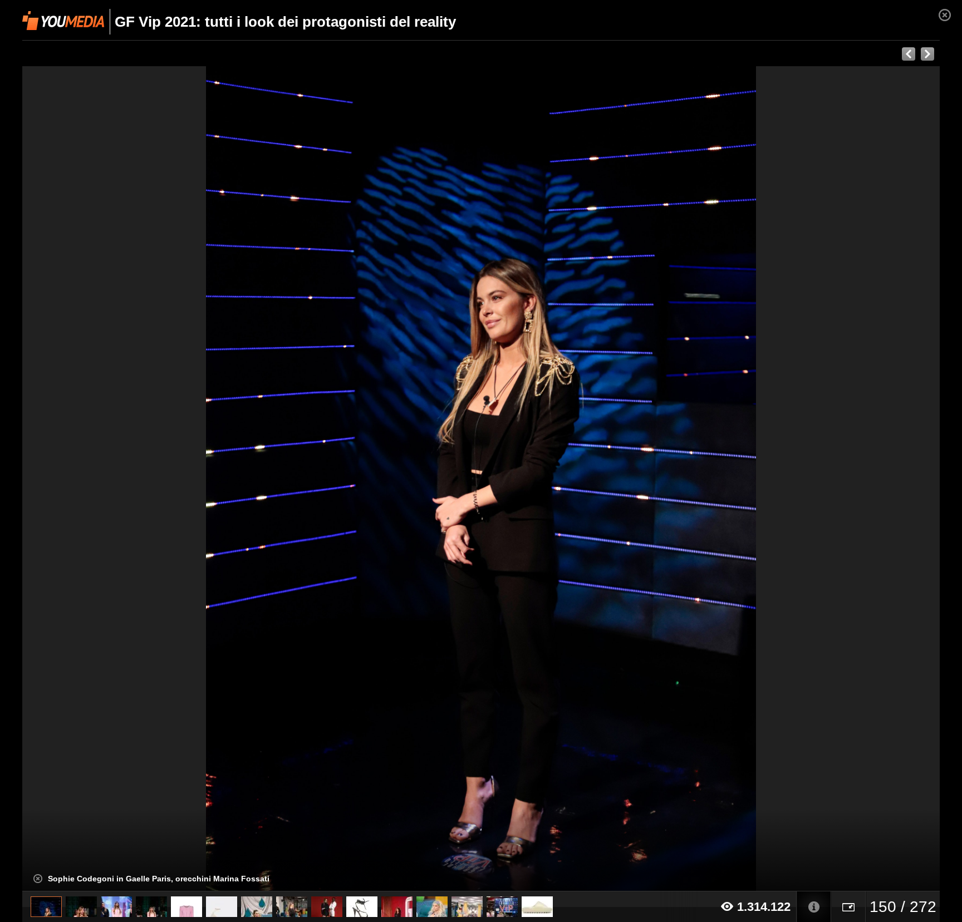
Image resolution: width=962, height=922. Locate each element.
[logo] (63, 20)
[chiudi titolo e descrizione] (37, 878)
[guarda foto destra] (573, 478)
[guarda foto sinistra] (114, 478)
